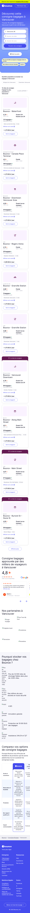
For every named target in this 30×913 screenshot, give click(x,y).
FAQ (17, 858)
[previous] (20, 601)
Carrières (4, 875)
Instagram (19, 888)
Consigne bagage (13, 837)
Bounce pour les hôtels (7, 872)
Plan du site (19, 863)
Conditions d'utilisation (5, 884)
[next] (26, 601)
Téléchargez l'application (5, 859)
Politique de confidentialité (6, 888)
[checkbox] (9, 82)
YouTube (18, 896)
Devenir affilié (6, 869)
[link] (21, 5)
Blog (3, 862)
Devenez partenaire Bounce (8, 865)
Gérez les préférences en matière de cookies (7, 893)
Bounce (4, 837)
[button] (15, 46)
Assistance (19, 861)
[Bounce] (7, 6)
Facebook (19, 883)
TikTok (18, 891)
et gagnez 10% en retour (22, 1)
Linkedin (18, 893)
